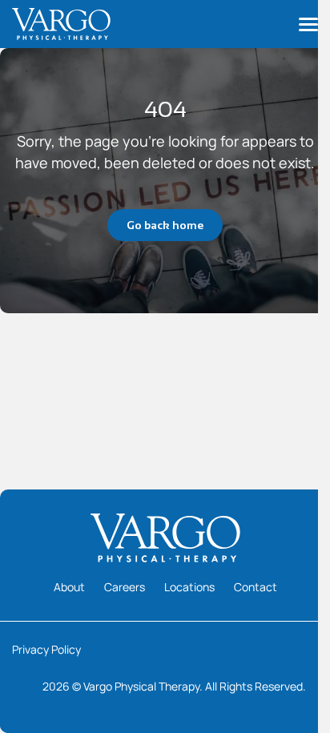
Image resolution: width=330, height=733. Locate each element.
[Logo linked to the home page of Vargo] (61, 24)
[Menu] (308, 24)
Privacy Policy (46, 649)
